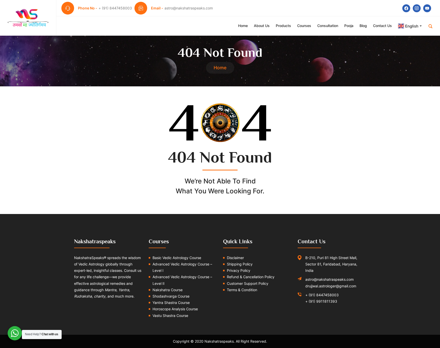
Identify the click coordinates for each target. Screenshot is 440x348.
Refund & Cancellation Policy (250, 277)
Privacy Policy (238, 270)
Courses (304, 25)
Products (283, 25)
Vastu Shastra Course (170, 315)
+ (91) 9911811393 (321, 301)
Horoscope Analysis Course (175, 309)
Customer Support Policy (247, 283)
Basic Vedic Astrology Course (177, 258)
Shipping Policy (240, 264)
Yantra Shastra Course (171, 302)
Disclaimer (235, 258)
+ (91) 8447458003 (322, 295)
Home (243, 25)
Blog (363, 25)
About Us (262, 25)
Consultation (327, 25)
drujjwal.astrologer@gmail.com (330, 286)
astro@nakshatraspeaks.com (329, 279)
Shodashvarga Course (171, 296)
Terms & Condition (242, 290)
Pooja (348, 25)
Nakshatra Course (168, 290)
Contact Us (382, 25)
